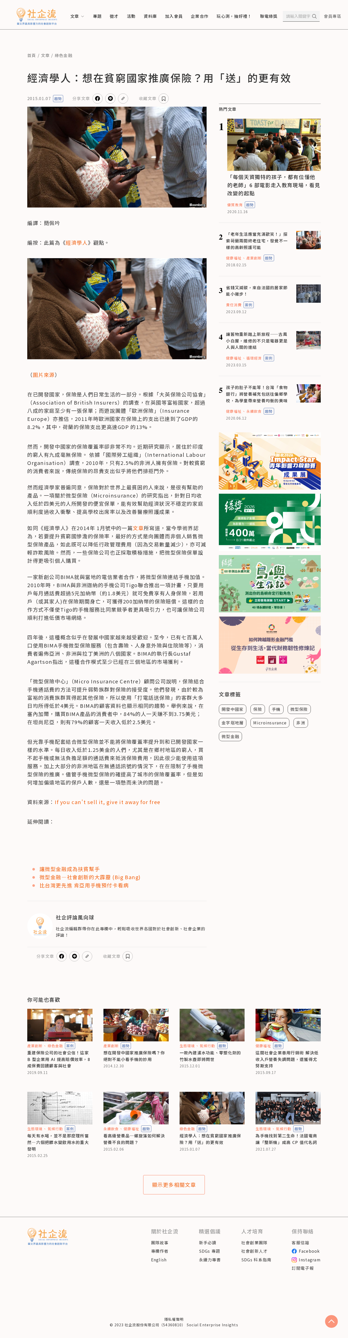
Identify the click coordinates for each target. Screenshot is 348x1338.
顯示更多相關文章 (174, 1184)
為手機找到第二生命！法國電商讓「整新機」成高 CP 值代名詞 (286, 1139)
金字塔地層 (233, 723)
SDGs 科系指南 (256, 1260)
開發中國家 (233, 709)
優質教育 (235, 204)
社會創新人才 (254, 1251)
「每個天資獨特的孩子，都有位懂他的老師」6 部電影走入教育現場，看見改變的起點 (273, 185)
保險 (257, 709)
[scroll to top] (331, 1321)
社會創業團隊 (254, 1242)
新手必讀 (208, 1242)
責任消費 (233, 304)
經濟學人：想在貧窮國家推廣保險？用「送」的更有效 (210, 1139)
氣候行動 (207, 1045)
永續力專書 (210, 1260)
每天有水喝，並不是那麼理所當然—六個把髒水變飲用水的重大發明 (58, 1142)
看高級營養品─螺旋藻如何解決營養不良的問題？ (134, 1139)
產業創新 (254, 257)
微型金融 (230, 736)
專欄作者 (160, 1251)
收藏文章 (147, 98)
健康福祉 (233, 257)
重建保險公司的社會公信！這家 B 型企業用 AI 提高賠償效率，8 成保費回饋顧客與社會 (58, 1059)
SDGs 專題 (209, 1251)
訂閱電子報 (303, 1268)
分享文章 (81, 98)
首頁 (31, 55)
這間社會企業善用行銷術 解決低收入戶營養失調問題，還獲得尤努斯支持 (287, 1059)
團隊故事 (160, 1242)
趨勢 (58, 98)
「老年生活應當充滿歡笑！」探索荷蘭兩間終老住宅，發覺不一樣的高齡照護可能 (257, 240)
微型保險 (299, 709)
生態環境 (187, 1045)
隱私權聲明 (174, 1319)
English (159, 1260)
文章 (45, 55)
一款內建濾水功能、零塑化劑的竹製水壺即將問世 (210, 1056)
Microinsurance (270, 723)
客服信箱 (300, 1242)
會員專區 (332, 16)
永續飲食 (254, 411)
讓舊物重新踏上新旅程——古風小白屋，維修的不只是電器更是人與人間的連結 (257, 340)
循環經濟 (254, 358)
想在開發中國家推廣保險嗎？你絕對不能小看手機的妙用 (134, 1056)
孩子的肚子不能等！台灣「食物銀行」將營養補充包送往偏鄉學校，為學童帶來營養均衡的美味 (257, 393)
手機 (276, 709)
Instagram (310, 1260)
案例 (248, 304)
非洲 (300, 723)
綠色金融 (63, 55)
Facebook (309, 1251)
